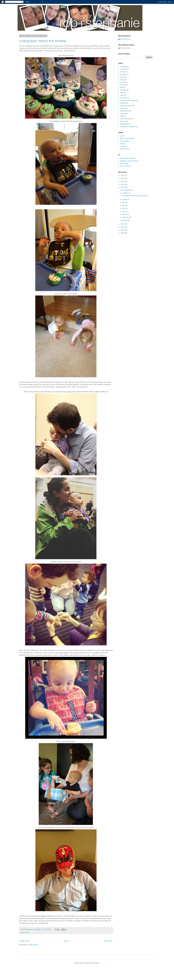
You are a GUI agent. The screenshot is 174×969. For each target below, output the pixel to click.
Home (66, 941)
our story (123, 98)
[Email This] (55, 929)
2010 (122, 227)
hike (121, 87)
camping (123, 67)
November (126, 190)
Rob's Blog (124, 163)
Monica (48, 384)
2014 (122, 181)
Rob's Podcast (125, 166)
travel (122, 113)
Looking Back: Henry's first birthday (42, 41)
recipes (122, 103)
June (124, 205)
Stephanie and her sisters (129, 161)
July (123, 202)
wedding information (127, 126)
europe (122, 74)
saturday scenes (126, 106)
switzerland (124, 111)
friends (122, 82)
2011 (122, 224)
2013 (122, 184)
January (125, 220)
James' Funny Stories (127, 138)
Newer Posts (24, 941)
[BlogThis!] (58, 929)
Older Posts (108, 941)
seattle (122, 108)
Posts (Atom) (33, 945)
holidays (123, 90)
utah (121, 116)
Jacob (122, 136)
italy (121, 93)
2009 (122, 230)
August (125, 199)
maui (122, 95)
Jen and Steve (125, 141)
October (125, 193)
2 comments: (47, 929)
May (124, 208)
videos (122, 121)
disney (122, 72)
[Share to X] (60, 929)
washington (124, 124)
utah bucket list (125, 119)
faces (122, 77)
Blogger (96, 963)
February (125, 217)
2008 (122, 233)
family (122, 80)
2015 (122, 178)
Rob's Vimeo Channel (127, 158)
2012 (122, 187)
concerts (123, 69)
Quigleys (123, 146)
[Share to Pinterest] (65, 929)
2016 (122, 175)
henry (27, 932)
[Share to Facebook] (63, 929)
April (124, 211)
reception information (128, 100)
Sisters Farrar (125, 149)
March (124, 214)
